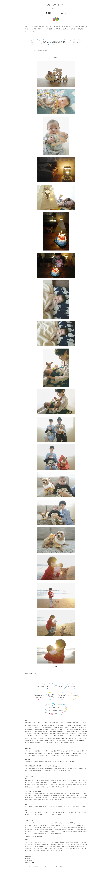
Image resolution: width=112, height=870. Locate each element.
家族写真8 (45, 50)
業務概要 (27, 856)
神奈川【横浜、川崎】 (29, 862)
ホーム (26, 50)
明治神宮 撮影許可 (29, 858)
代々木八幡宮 (53, 736)
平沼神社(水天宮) (75, 751)
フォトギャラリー (33, 50)
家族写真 (40, 50)
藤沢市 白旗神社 (61, 753)
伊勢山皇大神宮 (44, 751)
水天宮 (71, 729)
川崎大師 (75, 753)
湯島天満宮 (33, 725)
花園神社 (67, 727)
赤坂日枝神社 (54, 729)
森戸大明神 (69, 753)
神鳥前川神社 (53, 751)
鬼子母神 (41, 740)
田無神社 (46, 740)
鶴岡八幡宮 (27, 751)
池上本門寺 (81, 738)
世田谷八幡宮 (81, 736)
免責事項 (31, 856)
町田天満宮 (61, 738)
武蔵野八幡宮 (68, 738)
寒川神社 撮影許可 (29, 860)
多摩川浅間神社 (44, 733)
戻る (56, 666)
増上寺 (32, 740)
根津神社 (27, 725)
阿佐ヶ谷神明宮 (38, 729)
